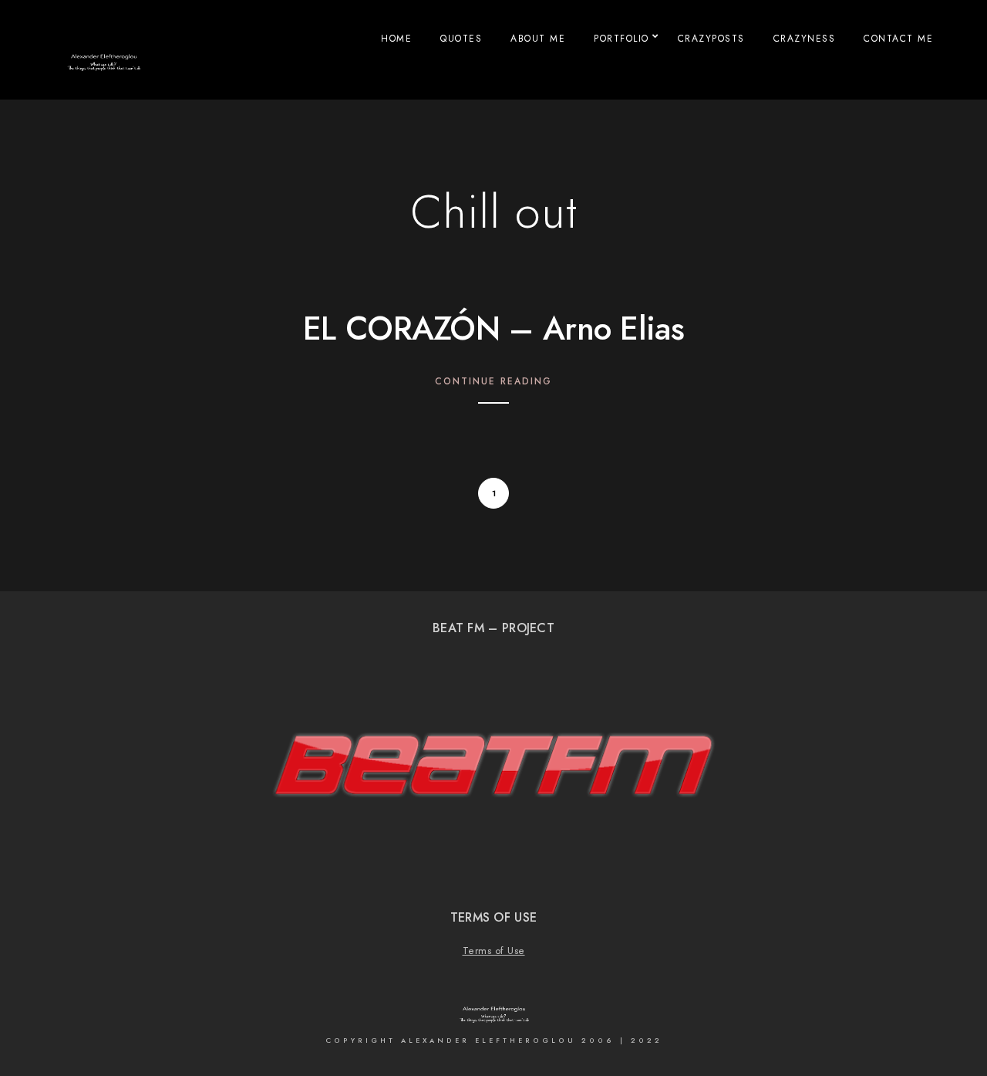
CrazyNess (804, 38)
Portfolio (621, 38)
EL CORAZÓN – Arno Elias (493, 328)
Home (396, 38)
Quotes (461, 38)
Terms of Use (494, 951)
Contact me (898, 38)
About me (537, 38)
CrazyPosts (711, 38)
